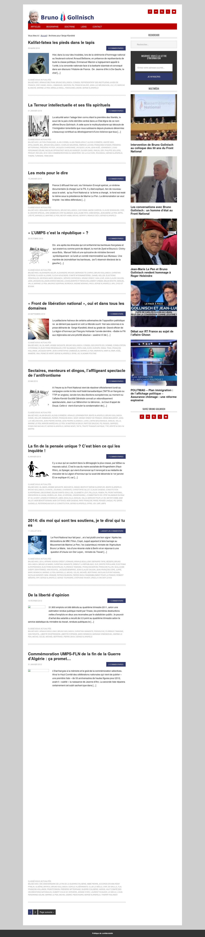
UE (78, 353)
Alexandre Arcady (65, 272)
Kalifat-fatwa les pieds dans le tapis (61, 42)
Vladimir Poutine (88, 353)
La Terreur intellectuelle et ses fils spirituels (69, 105)
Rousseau (100, 153)
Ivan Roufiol (52, 569)
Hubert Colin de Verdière (65, 892)
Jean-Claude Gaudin (114, 278)
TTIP (106, 426)
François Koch (66, 418)
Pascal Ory (99, 150)
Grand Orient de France (90, 418)
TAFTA (78, 426)
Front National (115, 492)
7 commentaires (115, 456)
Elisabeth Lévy (81, 492)
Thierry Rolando (109, 894)
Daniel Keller (98, 275)
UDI (94, 503)
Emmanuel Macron (62, 85)
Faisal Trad (106, 348)
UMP (98, 503)
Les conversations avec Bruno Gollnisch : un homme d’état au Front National (152, 210)
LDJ (111, 85)
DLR (96, 564)
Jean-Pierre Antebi (52, 420)
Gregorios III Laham (37, 495)
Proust (31, 153)
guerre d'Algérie (90, 889)
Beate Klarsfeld (97, 415)
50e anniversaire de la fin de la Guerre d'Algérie (63, 884)
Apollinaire (33, 145)
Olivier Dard (87, 150)
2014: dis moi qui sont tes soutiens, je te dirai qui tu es (76, 522)
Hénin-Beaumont (110, 418)
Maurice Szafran (56, 283)
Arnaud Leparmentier (77, 415)
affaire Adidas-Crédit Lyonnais (58, 561)
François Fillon (106, 567)
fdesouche (99, 631)
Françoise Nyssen (102, 145)
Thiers (31, 155)
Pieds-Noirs (78, 894)
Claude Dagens (98, 489)
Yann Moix (48, 155)
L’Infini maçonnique (98, 420)
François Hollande (37, 889)
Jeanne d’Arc (84, 892)
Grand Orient (88, 278)
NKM (46, 575)
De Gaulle (112, 886)
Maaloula (68, 498)
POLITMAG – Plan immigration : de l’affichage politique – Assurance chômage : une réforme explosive (154, 395)
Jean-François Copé (105, 569)
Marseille (40, 215)
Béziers (110, 561)
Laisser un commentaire (112, 531)
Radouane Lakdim (73, 88)
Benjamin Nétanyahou (50, 210)
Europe (96, 348)
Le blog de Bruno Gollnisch (64, 16)
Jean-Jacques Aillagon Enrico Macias (45, 281)
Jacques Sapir (44, 350)
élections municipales (52, 567)
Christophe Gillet (81, 489)
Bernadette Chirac (84, 272)
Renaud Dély (93, 215)
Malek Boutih (110, 281)
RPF (37, 577)
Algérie (39, 886)
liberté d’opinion (69, 634)
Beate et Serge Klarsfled (93, 487)
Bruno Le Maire (46, 564)
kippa (120, 213)
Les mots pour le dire (48, 173)
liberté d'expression (50, 634)
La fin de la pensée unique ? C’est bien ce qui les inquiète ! (74, 448)
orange (52, 575)
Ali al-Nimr (44, 345)
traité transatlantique (93, 426)
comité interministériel (80, 275)
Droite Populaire (107, 564)
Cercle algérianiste (78, 886)
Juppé (118, 569)
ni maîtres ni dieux (74, 423)
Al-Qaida (43, 487)
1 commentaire (116, 314)
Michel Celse (73, 572)
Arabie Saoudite (57, 345)
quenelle (32, 503)
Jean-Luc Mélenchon (99, 85)
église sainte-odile (61, 492)
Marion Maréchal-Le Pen (53, 423)
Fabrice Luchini (86, 145)
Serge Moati (70, 426)
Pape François (85, 500)
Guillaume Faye (81, 213)
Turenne (39, 155)
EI (29, 213)
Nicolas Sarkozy (72, 150)
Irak (60, 495)
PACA (91, 283)
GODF (75, 418)
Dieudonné (46, 492)
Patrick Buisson (64, 575)
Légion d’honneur (48, 498)
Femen (101, 492)
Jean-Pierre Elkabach (72, 420)
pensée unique (106, 500)
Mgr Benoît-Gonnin (43, 500)
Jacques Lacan (83, 147)
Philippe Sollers (112, 150)
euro (89, 348)
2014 (42, 561)
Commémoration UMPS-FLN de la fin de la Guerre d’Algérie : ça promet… (74, 656)
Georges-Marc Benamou (51, 278)
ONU (38, 353)
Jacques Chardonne (65, 147)
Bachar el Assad (72, 487)
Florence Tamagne (73, 567)
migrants (98, 350)
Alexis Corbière (94, 142)
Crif (38, 85)
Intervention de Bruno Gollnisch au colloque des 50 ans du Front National (152, 148)
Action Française (48, 142)
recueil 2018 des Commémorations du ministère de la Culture (65, 153)
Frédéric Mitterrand (71, 889)
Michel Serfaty (80, 215)
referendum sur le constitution (53, 503)
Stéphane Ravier (82, 577)
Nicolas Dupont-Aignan (109, 572)
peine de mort (47, 353)
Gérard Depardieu (72, 278)
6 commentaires (115, 48)
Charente (67, 489)
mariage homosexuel (102, 634)
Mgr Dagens (72, 500)
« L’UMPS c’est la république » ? (58, 232)
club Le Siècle (95, 886)
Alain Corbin (63, 142)
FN (73, 85)
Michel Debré (65, 894)
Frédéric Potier (47, 147)
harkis (102, 889)
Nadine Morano (81, 283)
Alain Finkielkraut (78, 142)
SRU (113, 283)
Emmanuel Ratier (50, 418)
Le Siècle (112, 892)
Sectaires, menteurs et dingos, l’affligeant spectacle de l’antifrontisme (76, 373)
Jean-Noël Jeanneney (101, 147)
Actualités (46, 79)
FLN (119, 886)
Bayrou (47, 886)
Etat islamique (66, 213)
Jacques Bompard (67, 569)
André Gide (108, 142)
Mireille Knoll (57, 88)
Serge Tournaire (65, 577)
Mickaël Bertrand (88, 572)
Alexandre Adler (48, 272)
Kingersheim (79, 495)
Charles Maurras (69, 145)
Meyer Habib (66, 215)
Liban (60, 498)
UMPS (103, 503)
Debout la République (83, 564)
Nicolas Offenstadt (54, 150)
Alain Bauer (45, 415)
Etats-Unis (81, 348)
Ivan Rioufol (34, 634)
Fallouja (93, 492)
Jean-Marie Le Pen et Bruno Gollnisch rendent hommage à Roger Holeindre (151, 272)
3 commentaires (115, 110)
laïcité (31, 215)
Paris (95, 500)
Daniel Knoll (46, 85)
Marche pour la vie (97, 498)
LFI (115, 85)
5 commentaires (115, 178)
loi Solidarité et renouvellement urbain (83, 281)
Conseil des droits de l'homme (97, 345)
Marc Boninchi (35, 572)
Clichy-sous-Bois (60, 275)
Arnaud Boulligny (82, 561)
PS (101, 423)
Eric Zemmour (52, 213)
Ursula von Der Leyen (101, 577)
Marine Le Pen (43, 88)
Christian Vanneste (63, 564)
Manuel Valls (114, 420)
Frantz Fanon (53, 889)
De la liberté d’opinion (48, 595)
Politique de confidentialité (102, 933)
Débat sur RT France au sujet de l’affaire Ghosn (152, 333)
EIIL (72, 492)
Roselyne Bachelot (37, 426)
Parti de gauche (91, 423)
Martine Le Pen (52, 215)
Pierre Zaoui (79, 575)
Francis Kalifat (82, 85)
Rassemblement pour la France (100, 575)
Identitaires (40, 569)
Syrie (74, 353)
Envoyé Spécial (37, 213)
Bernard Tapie (99, 561)
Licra (86, 420)
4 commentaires (115, 238)
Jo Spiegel (67, 495)
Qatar (119, 500)
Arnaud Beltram (47, 82)
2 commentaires (115, 381)
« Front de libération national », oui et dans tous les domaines (76, 305)
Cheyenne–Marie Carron (90, 210)
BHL (41, 145)
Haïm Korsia (94, 213)
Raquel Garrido (110, 423)
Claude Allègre (43, 275)
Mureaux (69, 283)
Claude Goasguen (110, 210)
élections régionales (51, 348)
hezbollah (52, 495)
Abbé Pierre (92, 884)
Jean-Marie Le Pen (108, 213)
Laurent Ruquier (99, 892)
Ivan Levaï (99, 278)
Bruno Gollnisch (64, 82)
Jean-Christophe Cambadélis (65, 350)
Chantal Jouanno (53, 489)
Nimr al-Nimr (109, 350)
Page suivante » (47, 912)
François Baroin (90, 567)
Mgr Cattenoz (59, 500)
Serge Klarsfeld (90, 88)
